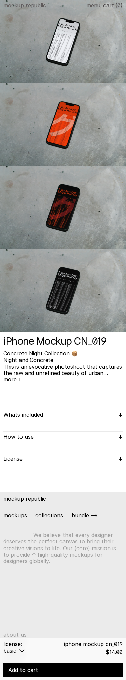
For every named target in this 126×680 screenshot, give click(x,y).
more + (12, 379)
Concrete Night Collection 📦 (40, 353)
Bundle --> (85, 515)
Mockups (15, 515)
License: (12, 644)
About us (15, 634)
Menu (93, 5)
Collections (49, 515)
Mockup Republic (24, 5)
